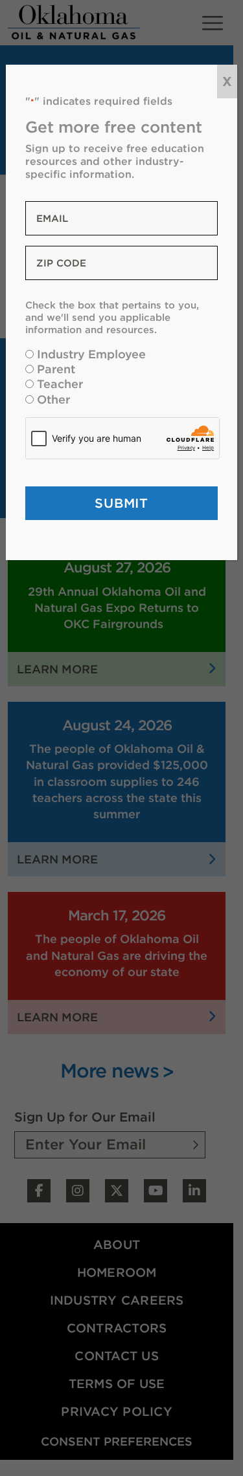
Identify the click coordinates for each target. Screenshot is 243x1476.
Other (53, 399)
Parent (56, 369)
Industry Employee (91, 354)
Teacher (60, 383)
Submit (121, 503)
